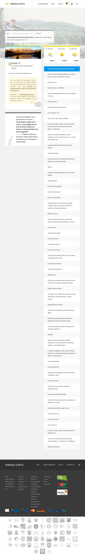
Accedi (60, 4)
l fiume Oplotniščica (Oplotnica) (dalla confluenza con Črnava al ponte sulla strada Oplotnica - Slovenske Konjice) (61, 342)
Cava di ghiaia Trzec (54, 113)
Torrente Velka (52, 227)
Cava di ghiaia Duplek (54, 233)
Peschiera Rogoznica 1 (54, 192)
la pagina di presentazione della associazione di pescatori (23, 88)
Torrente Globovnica (54, 250)
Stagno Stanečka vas (54, 447)
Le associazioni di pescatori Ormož (22, 33)
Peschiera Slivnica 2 (53, 414)
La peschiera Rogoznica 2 (55, 269)
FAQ (37, 465)
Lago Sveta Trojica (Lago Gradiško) (58, 118)
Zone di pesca (35, 501)
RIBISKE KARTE (17, 4)
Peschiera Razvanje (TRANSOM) (57, 394)
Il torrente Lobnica (53, 239)
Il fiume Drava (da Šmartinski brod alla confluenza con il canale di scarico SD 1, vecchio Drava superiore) (62, 137)
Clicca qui (19, 134)
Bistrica (50, 167)
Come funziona (43, 4)
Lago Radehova (52, 181)
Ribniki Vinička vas (53, 214)
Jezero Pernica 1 (52, 82)
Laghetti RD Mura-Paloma (55, 305)
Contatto (71, 465)
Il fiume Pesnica (52, 101)
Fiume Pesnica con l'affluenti (56, 88)
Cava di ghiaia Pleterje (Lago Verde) (58, 408)
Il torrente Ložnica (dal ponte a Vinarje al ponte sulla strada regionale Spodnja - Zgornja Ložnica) (61, 296)
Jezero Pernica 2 (52, 425)
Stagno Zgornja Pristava (55, 288)
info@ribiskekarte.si (26, 94)
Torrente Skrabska (53, 153)
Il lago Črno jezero (53, 419)
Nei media (47, 484)
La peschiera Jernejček (54, 263)
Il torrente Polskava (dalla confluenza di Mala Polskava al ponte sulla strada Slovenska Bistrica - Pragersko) (61, 126)
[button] (71, 3)
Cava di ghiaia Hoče (53, 367)
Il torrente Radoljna (53, 361)
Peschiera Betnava (53, 381)
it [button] (76, 4)
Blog (53, 4)
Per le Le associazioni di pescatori (22, 486)
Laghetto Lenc (52, 275)
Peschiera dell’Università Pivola (57, 107)
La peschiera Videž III (54, 244)
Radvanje (50, 334)
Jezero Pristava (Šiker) (54, 197)
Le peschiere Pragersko (55, 186)
